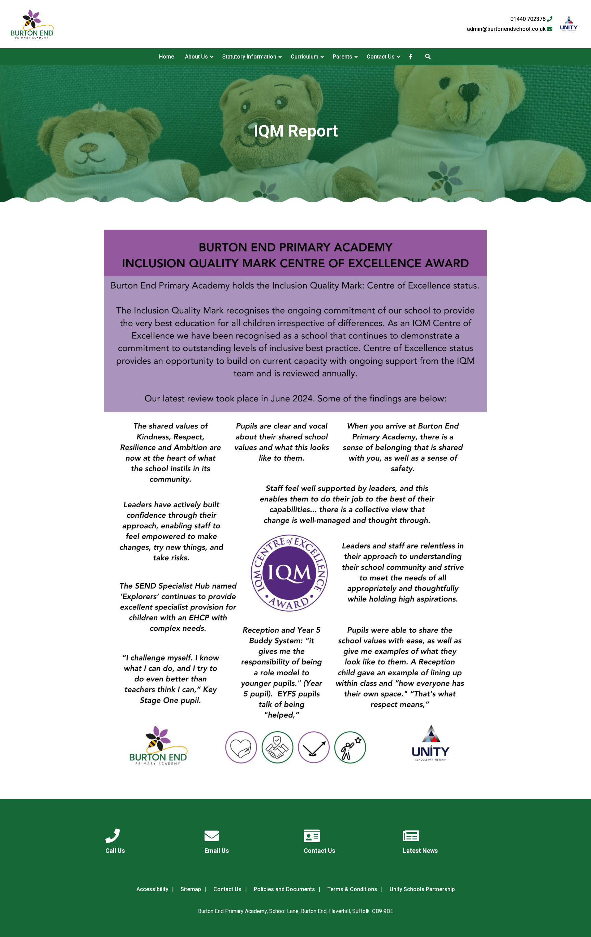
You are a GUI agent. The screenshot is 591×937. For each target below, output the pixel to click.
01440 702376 (528, 19)
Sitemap (191, 889)
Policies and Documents (284, 889)
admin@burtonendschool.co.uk (507, 29)
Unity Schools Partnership (422, 889)
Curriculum (304, 56)
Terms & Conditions (352, 889)
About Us (196, 56)
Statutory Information (249, 56)
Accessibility (152, 889)
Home (166, 56)
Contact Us (381, 56)
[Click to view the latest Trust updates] (569, 24)
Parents (342, 56)
